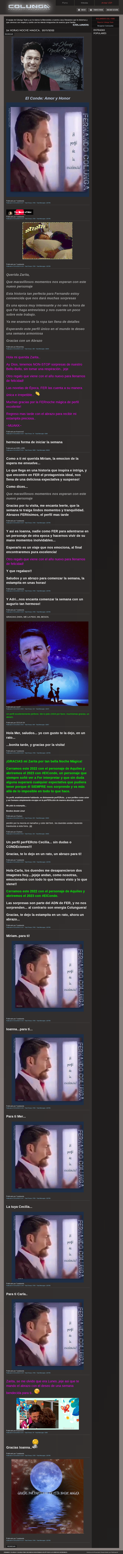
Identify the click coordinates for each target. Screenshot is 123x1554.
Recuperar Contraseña (105, 26)
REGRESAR (9, 34)
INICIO (83, 10)
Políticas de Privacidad (93, 1552)
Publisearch (114, 1552)
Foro (65, 2)
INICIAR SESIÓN (112, 10)
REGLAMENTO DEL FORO (105, 19)
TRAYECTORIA (98, 10)
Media (84, 2)
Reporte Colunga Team (105, 22)
